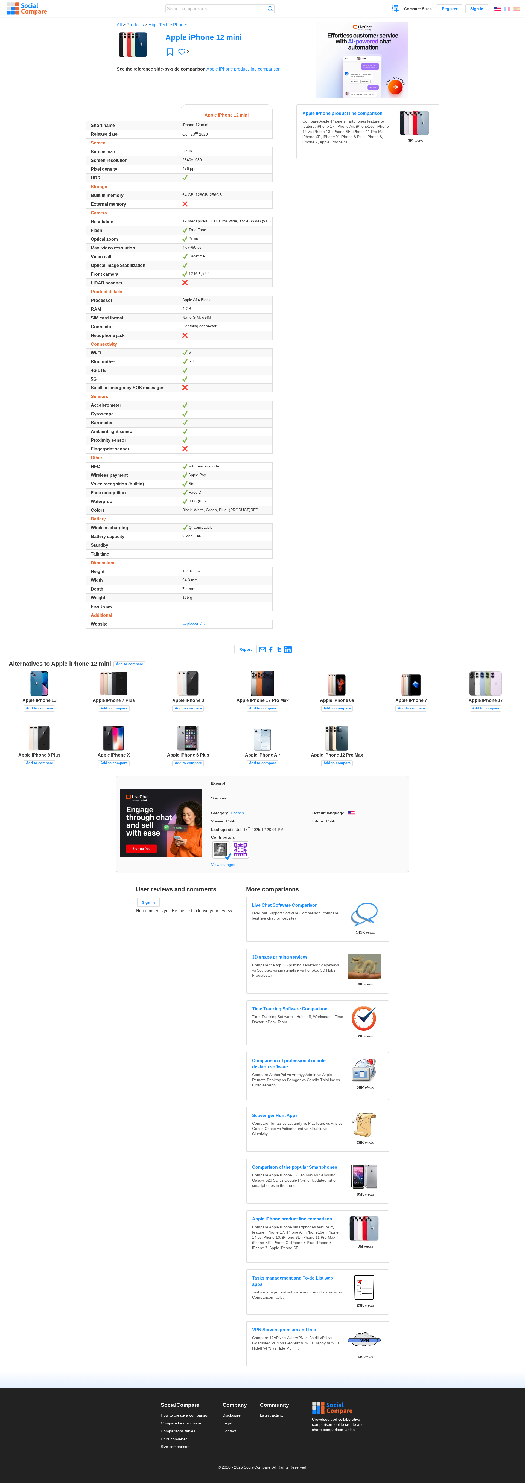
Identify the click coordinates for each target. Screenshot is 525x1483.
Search (270, 8)
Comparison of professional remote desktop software (289, 1063)
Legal (227, 1423)
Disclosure (232, 1415)
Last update (222, 829)
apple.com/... (193, 623)
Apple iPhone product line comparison (243, 69)
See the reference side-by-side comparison (161, 69)
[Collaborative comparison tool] (26, 9)
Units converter (174, 1439)
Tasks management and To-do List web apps (292, 1281)
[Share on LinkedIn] (287, 649)
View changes (223, 864)
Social (338, 1408)
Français (507, 9)
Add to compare (129, 664)
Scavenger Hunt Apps (275, 1115)
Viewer (217, 821)
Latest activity (272, 1415)
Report (245, 649)
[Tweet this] (279, 649)
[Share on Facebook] (271, 649)
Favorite (170, 52)
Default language (328, 813)
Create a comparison (395, 9)
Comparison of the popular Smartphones (294, 1167)
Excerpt (218, 783)
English (497, 9)
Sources (218, 798)
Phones (180, 24)
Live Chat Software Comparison (285, 905)
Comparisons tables (178, 1431)
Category (219, 813)
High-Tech (158, 24)
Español (516, 9)
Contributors (223, 837)
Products (135, 24)
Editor (317, 821)
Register (449, 9)
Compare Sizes (418, 9)
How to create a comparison (185, 1415)
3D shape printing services (280, 957)
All (119, 24)
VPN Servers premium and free (284, 1329)
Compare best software (181, 1423)
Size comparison (175, 1446)
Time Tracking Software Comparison (290, 1009)
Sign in (476, 9)
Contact (229, 1431)
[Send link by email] (262, 649)
